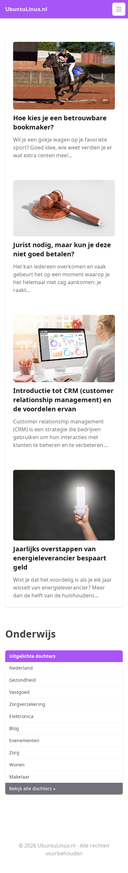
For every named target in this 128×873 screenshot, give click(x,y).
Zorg (14, 752)
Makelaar (19, 777)
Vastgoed (19, 692)
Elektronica (21, 716)
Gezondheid (22, 680)
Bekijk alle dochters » (32, 788)
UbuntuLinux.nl (26, 9)
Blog (14, 728)
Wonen (17, 765)
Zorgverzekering (27, 704)
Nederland (21, 668)
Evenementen (24, 740)
